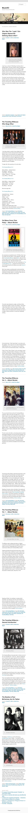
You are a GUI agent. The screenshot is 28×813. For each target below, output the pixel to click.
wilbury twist (12, 504)
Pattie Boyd (13, 116)
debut (18, 257)
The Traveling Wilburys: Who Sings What (10, 123)
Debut (20, 368)
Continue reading (17, 208)
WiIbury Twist (16, 691)
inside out (16, 501)
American (17, 368)
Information (9, 22)
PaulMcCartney (5, 738)
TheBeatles (9, 737)
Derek (19, 115)
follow (20, 783)
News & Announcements (10, 783)
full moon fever (5, 370)
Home (3, 22)
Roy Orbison (7, 213)
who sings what (7, 214)
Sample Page (15, 22)
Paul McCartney (14, 785)
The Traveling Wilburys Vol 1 (7, 167)
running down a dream (17, 371)
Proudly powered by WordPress (14, 810)
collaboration (4, 212)
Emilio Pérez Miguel (16, 126)
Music (3, 213)
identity (19, 212)
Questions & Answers (10, 115)
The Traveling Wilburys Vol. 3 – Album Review (10, 379)
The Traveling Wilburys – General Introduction (10, 621)
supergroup (12, 213)
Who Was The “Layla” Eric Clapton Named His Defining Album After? (11, 33)
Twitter (7, 786)
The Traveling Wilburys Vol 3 (7, 178)
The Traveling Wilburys (10, 211)
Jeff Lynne (23, 212)
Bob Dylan (20, 211)
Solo (22, 371)
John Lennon (8, 785)
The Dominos (18, 116)
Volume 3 (23, 265)
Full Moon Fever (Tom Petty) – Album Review (10, 221)
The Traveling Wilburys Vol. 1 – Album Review (10, 511)
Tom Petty (8, 368)
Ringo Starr (20, 785)
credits (9, 212)
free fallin (24, 368)
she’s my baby (10, 503)
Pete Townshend (16, 492)
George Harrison (5, 116)
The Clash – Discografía (7, 803)
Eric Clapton (23, 115)
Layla (10, 116)
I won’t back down (18, 370)
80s (14, 368)
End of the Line (10, 612)
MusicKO (5, 8)
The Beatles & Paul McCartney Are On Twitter (11, 698)
